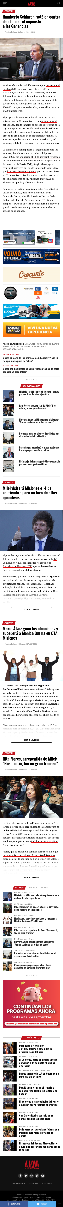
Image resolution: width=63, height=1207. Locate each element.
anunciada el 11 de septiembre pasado (39, 156)
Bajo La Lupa (33, 1183)
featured (30, 344)
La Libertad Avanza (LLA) (44, 841)
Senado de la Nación (14, 349)
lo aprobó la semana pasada (21, 171)
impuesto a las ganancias (17, 347)
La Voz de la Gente (18, 1183)
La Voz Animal (47, 1183)
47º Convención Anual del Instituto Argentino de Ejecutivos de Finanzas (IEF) (30, 562)
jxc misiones (39, 347)
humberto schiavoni (48, 344)
